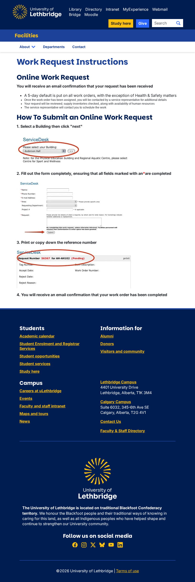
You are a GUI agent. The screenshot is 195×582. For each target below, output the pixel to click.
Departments (54, 47)
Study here (29, 371)
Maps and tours (34, 413)
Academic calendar (37, 336)
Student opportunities (40, 356)
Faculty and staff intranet (42, 406)
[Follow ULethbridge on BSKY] (102, 545)
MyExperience (135, 9)
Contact (78, 47)
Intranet (112, 9)
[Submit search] (178, 23)
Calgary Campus (115, 401)
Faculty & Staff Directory (122, 430)
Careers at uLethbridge (40, 390)
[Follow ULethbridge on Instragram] (84, 545)
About (25, 47)
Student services (35, 363)
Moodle (91, 14)
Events (26, 398)
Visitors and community (122, 351)
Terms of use (127, 570)
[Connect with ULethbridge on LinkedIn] (120, 545)
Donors (107, 343)
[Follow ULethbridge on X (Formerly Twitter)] (93, 545)
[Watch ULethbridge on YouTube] (111, 545)
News (25, 421)
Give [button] (142, 23)
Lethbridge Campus (118, 382)
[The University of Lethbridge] (98, 478)
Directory (93, 9)
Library (75, 9)
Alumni (106, 336)
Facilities (26, 35)
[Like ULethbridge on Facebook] (75, 545)
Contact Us (110, 421)
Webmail (160, 9)
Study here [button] (121, 23)
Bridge (75, 14)
